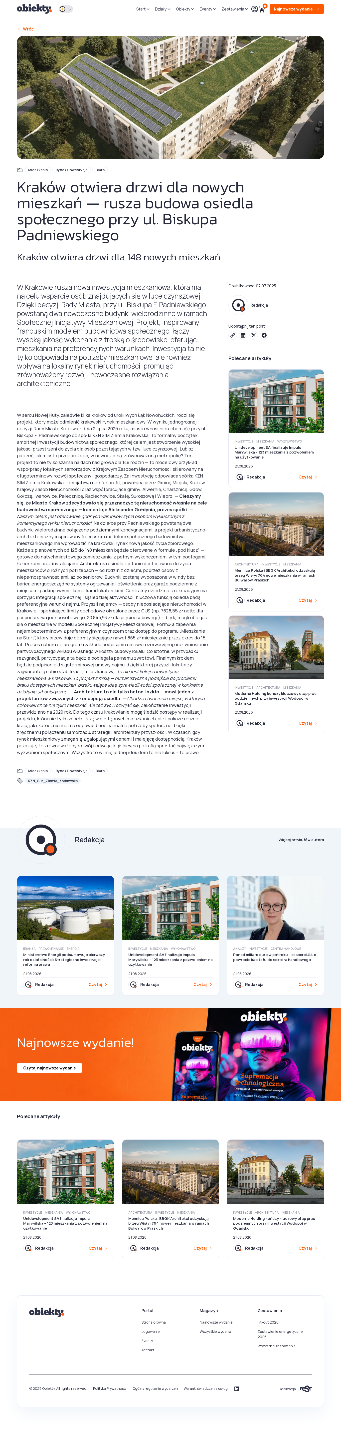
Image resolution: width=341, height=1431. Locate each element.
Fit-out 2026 (268, 1322)
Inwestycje (244, 441)
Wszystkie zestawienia (277, 1346)
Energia (73, 949)
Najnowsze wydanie (216, 1322)
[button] (142, 9)
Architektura (247, 564)
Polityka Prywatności (110, 1388)
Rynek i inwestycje (72, 169)
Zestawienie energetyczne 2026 (280, 1334)
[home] (35, 9)
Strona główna (154, 1322)
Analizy (239, 949)
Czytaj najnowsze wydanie (49, 1068)
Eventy (147, 1340)
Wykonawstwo (289, 441)
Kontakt (148, 1350)
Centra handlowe (286, 949)
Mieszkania (38, 169)
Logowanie (151, 1331)
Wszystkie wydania (215, 1331)
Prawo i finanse (51, 949)
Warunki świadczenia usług (206, 1388)
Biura (100, 169)
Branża (29, 949)
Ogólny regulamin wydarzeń (155, 1388)
